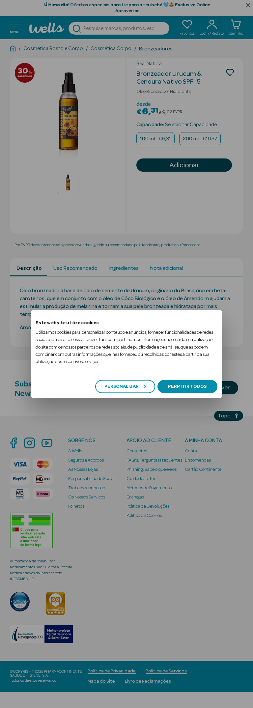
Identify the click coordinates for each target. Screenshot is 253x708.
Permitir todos (187, 386)
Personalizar (121, 386)
